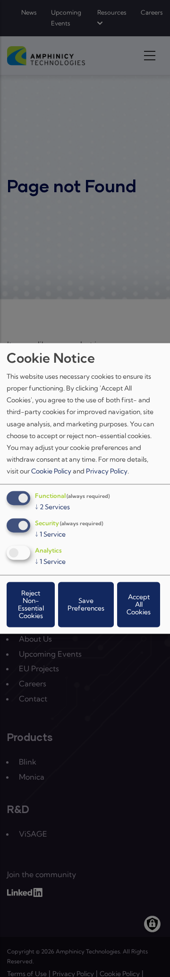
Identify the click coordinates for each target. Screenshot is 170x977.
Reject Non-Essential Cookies (31, 604)
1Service (50, 534)
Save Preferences (86, 605)
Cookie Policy (51, 471)
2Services (52, 507)
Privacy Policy (107, 471)
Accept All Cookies (139, 605)
